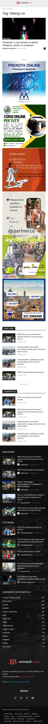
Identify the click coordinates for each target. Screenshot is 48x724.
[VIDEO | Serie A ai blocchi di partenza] (8, 375)
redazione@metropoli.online (18, 682)
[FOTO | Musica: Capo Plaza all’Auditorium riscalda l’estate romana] (8, 580)
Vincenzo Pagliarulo (27, 582)
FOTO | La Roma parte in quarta (28, 551)
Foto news (6, 570)
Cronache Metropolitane (7, 501)
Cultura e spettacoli (6, 583)
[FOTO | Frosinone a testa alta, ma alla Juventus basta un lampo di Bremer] (8, 542)
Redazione (24, 465)
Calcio (5, 464)
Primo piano (6, 38)
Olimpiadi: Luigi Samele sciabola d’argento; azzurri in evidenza (20, 44)
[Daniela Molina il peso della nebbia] (24, 169)
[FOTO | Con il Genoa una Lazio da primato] (8, 400)
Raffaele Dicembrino (9, 48)
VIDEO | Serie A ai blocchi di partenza (30, 372)
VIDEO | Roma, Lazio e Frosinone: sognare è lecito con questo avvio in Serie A (30, 336)
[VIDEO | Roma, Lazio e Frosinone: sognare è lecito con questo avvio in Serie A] (8, 337)
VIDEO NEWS (8, 452)
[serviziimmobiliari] (24, 300)
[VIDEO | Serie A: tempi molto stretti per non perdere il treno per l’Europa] (8, 511)
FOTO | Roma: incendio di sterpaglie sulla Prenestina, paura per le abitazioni (30, 566)
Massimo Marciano (27, 676)
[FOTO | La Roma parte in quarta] (8, 555)
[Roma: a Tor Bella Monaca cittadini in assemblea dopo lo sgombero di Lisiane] (8, 498)
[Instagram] (21, 698)
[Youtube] (32, 698)
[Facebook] (15, 698)
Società (5, 489)
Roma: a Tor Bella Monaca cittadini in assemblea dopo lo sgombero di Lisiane (30, 497)
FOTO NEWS (8, 522)
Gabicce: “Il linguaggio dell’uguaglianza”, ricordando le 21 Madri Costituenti (29, 484)
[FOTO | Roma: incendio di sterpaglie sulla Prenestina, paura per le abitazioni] (8, 567)
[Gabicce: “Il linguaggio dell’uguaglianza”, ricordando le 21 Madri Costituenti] (8, 485)
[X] (27, 698)
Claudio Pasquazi (27, 533)
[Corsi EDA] (24, 126)
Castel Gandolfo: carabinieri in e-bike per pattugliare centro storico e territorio (30, 362)
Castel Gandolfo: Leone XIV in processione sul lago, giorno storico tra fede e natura (31, 349)
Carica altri (23, 384)
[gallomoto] (24, 256)
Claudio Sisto (25, 503)
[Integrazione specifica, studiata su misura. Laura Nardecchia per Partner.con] (24, 213)
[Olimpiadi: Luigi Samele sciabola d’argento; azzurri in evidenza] (24, 28)
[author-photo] (18, 464)
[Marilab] (24, 82)
